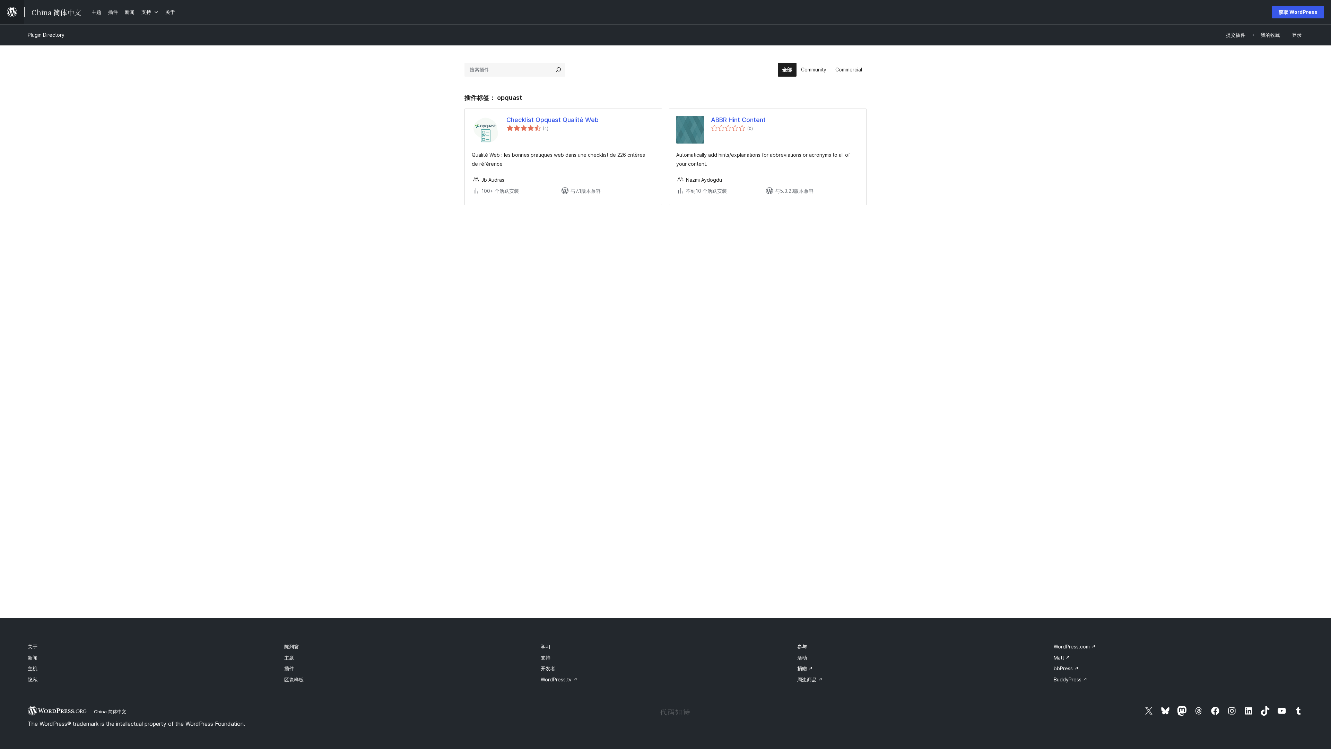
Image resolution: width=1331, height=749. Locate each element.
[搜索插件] (558, 70)
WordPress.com (1075, 646)
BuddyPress (1070, 679)
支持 (545, 658)
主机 (32, 668)
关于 (32, 646)
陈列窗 (291, 646)
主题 (289, 658)
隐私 (32, 679)
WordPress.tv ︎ (559, 679)
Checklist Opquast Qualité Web (552, 119)
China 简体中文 (110, 711)
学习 (545, 646)
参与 (802, 646)
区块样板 (294, 679)
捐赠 (805, 668)
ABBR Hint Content (738, 119)
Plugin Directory (46, 35)
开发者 (548, 668)
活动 (802, 658)
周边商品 (810, 679)
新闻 (32, 658)
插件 (289, 668)
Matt (1062, 658)
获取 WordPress (1298, 12)
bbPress (1066, 668)
